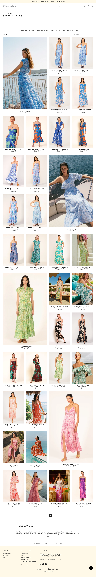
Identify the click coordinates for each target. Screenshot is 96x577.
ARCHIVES (64, 6)
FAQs (22, 555)
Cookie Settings (25, 565)
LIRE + (48, 537)
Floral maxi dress (72, 30)
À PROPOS (57, 6)
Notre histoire (6, 555)
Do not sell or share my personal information (28, 562)
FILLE (45, 6)
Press (4, 557)
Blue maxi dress (49, 30)
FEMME (40, 6)
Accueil (4, 13)
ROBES (50, 6)
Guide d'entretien (7, 553)
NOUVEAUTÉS (32, 6)
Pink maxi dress (60, 30)
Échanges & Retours (26, 557)
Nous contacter (24, 553)
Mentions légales (25, 559)
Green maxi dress (37, 30)
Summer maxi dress (24, 30)
